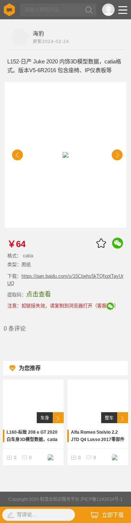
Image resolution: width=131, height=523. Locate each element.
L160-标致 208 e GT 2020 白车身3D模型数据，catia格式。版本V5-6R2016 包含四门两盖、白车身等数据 (33, 436)
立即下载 (113, 515)
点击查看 (38, 294)
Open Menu (122, 10)
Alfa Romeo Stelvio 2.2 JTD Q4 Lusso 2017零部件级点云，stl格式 (97, 436)
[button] (17, 154)
